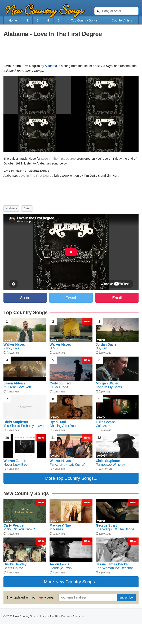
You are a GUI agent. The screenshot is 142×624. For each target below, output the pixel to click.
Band (27, 208)
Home (13, 20)
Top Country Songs (84, 20)
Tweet (71, 298)
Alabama (51, 66)
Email (117, 298)
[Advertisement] (71, 51)
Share (25, 298)
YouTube (102, 158)
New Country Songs (75, 581)
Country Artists (122, 20)
